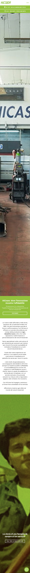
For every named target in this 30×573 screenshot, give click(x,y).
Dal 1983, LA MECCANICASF (15, 541)
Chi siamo (15, 313)
